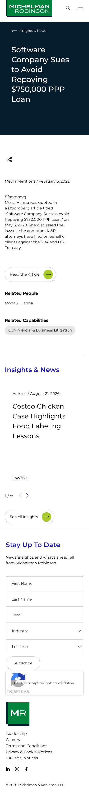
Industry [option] (20, 631)
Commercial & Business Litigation (40, 330)
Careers (13, 739)
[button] (20, 495)
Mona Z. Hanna (19, 303)
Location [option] (20, 646)
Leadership (16, 733)
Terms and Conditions (26, 746)
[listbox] (44, 631)
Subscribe (23, 663)
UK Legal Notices (22, 758)
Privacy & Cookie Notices (29, 752)
